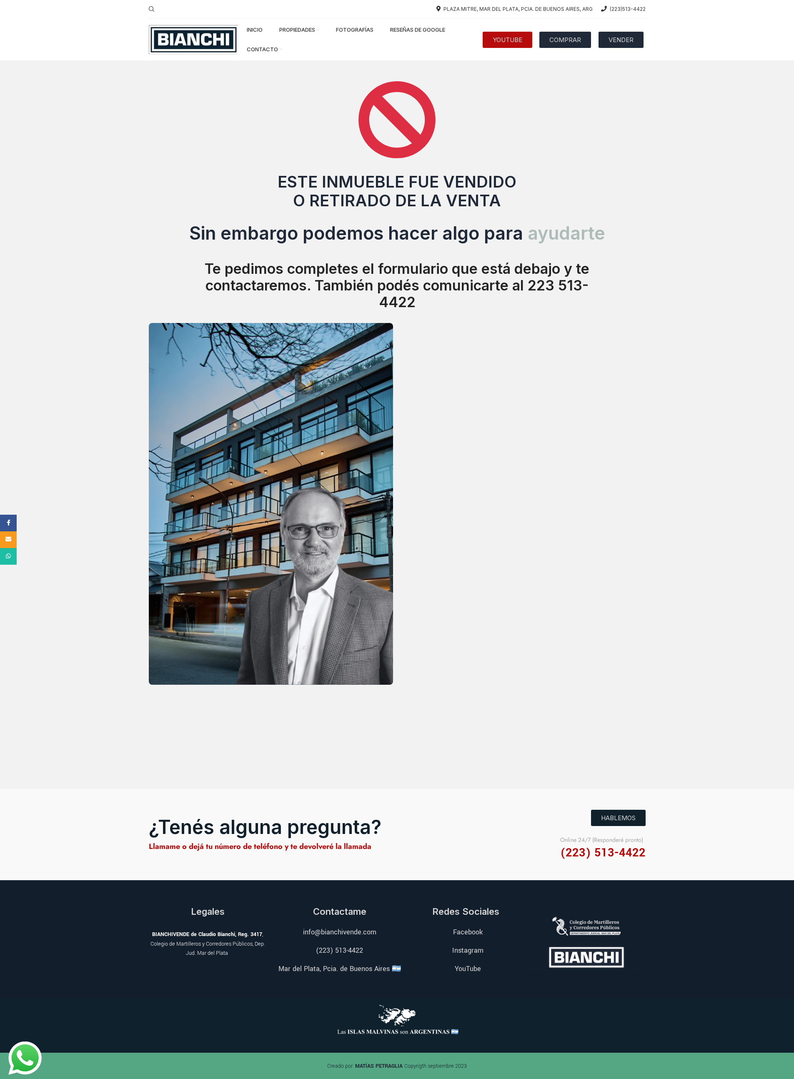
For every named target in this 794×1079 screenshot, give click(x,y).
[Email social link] (8, 539)
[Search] (152, 9)
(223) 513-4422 (339, 950)
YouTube (468, 969)
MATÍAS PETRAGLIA (379, 1066)
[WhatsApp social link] (8, 556)
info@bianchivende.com (339, 932)
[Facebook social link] (8, 523)
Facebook (468, 932)
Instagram (467, 950)
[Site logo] (193, 39)
